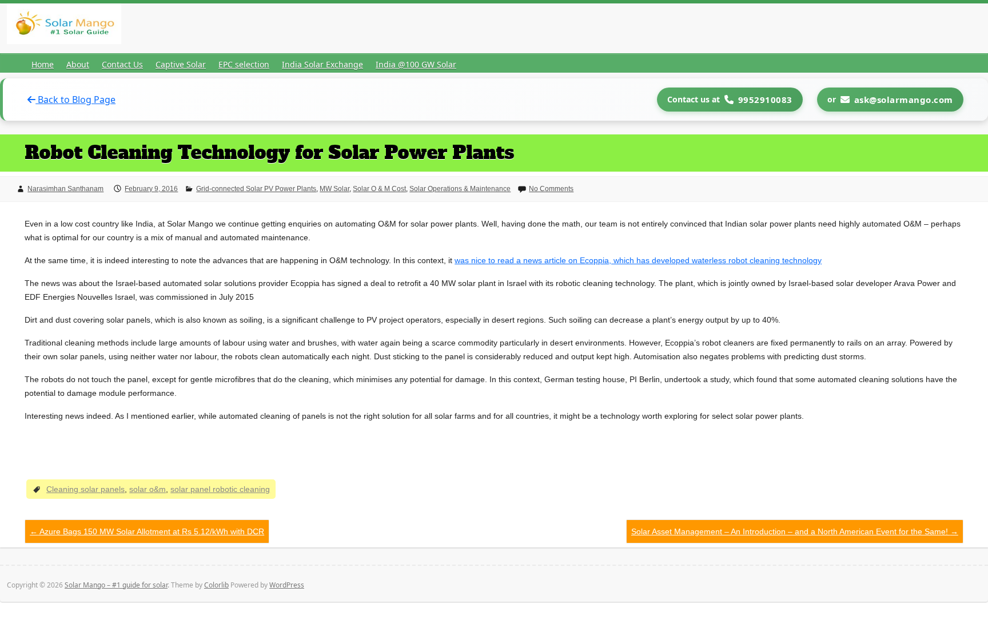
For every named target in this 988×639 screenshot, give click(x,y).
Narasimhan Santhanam (65, 189)
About (77, 64)
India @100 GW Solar (416, 64)
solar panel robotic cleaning (220, 489)
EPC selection (243, 64)
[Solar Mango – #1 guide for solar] (64, 26)
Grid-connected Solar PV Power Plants (256, 189)
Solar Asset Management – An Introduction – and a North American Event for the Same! (794, 531)
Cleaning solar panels (85, 489)
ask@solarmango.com (903, 99)
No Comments (551, 189)
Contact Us (122, 64)
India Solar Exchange (322, 64)
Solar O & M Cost (379, 189)
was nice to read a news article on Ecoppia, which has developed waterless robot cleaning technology (638, 260)
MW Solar (334, 189)
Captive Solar (181, 64)
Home (42, 64)
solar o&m (147, 489)
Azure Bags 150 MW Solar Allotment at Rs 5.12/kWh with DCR (147, 531)
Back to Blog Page (75, 99)
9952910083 (765, 99)
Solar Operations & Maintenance (460, 189)
